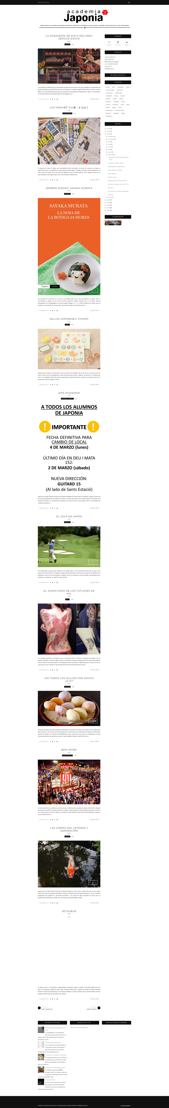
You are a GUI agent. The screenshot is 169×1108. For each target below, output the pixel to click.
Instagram (118, 44)
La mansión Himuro (50, 1080)
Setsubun (69, 911)
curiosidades (67, 113)
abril (109, 149)
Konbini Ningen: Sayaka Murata (69, 188)
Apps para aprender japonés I (53, 1042)
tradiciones (116, 101)
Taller (119, 107)
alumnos (122, 95)
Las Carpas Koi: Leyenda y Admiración (69, 829)
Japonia (121, 98)
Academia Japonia (67, 398)
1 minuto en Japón (119, 110)
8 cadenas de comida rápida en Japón (55, 1067)
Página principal (43, 2)
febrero (110, 154)
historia (115, 98)
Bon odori (69, 749)
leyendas (108, 104)
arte (67, 599)
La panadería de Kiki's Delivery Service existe (69, 37)
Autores (67, 193)
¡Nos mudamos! (69, 393)
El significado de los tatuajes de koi (69, 592)
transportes (109, 116)
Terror (123, 113)
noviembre (111, 139)
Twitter (127, 44)
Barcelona (108, 101)
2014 (108, 210)
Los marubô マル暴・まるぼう (69, 107)
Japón (113, 87)
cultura (108, 87)
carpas (67, 836)
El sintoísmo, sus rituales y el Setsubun (55, 1055)
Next (95, 78)
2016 (108, 205)
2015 (108, 207)
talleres (114, 107)
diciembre (111, 136)
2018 (108, 200)
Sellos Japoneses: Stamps (69, 318)
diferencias (115, 104)
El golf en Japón (69, 516)
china (67, 324)
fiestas (127, 104)
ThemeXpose (53, 1105)
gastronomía (109, 95)
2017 (108, 202)
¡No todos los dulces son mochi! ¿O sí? (69, 679)
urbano (108, 107)
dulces (122, 104)
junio (109, 144)
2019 (108, 134)
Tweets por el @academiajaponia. (79, 1027)
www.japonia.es (108, 66)
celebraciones (67, 755)
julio (109, 141)
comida (127, 87)
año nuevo (108, 113)
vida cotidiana (109, 92)
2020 (108, 131)
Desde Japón (120, 90)
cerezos (67, 686)
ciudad (123, 101)
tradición (108, 98)
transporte (116, 113)
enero (109, 197)
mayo (109, 147)
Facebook (109, 44)
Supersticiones (109, 110)
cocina (67, 44)
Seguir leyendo (94, 99)
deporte (67, 522)
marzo (109, 152)
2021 (108, 128)
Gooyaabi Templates (71, 1105)
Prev (90, 78)
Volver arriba (125, 1105)
